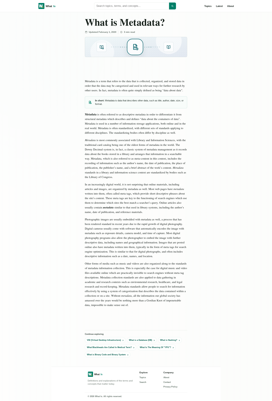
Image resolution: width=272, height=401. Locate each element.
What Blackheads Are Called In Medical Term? (109, 347)
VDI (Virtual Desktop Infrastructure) (104, 340)
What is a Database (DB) (140, 340)
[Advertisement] (23, 60)
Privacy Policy (170, 387)
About (230, 6)
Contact (167, 382)
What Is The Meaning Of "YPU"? (155, 347)
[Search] (172, 6)
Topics (208, 6)
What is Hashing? (168, 340)
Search (142, 382)
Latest (219, 6)
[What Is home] (52, 6)
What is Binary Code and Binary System (106, 354)
